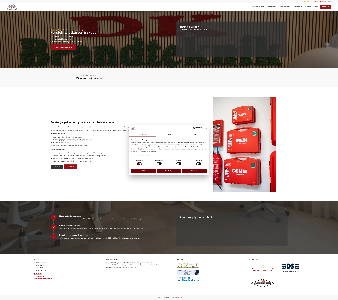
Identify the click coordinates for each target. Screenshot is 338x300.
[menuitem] (307, 1)
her (150, 155)
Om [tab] (195, 134)
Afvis (143, 171)
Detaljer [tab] (169, 134)
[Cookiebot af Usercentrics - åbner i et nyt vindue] (194, 128)
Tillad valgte (169, 171)
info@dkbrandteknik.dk (326, 1)
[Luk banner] (206, 128)
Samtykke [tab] (143, 134)
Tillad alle (194, 171)
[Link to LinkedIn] (7, 1)
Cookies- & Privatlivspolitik (176, 297)
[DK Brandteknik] (12, 7)
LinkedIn (39, 274)
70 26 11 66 (315, 1)
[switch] (159, 163)
